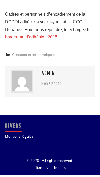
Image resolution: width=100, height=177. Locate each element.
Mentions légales (19, 136)
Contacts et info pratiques (33, 55)
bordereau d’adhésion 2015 (31, 37)
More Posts (51, 84)
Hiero (38, 167)
